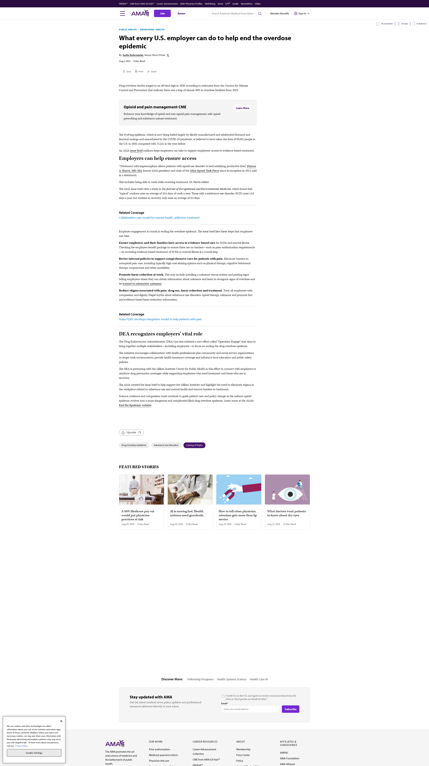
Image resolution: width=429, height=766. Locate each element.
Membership (243, 749)
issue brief (136, 150)
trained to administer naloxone (141, 284)
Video (258, 3)
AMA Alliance (287, 764)
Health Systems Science (232, 679)
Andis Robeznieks (132, 55)
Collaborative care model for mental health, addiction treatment (159, 217)
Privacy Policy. (21, 745)
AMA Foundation (289, 758)
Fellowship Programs (201, 679)
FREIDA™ (123, 3)
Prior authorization (159, 749)
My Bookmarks (422, 24)
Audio (235, 3)
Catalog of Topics (194, 445)
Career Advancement (167, 3)
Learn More (242, 108)
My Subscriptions (387, 24)
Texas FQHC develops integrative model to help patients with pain (160, 319)
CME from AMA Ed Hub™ (142, 3)
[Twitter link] (168, 55)
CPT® (227, 3)
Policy (239, 760)
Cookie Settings (34, 753)
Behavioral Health (152, 29)
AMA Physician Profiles (191, 3)
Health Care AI (259, 679)
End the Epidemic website (135, 405)
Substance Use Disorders (166, 445)
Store (220, 3)
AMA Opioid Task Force (204, 171)
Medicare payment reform (163, 755)
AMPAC (284, 752)
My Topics (405, 24)
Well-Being (210, 3)
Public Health (128, 29)
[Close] (61, 721)
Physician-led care (159, 760)
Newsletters (247, 3)
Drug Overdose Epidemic (133, 445)
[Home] (114, 743)
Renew (181, 13)
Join (162, 13)
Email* (224, 703)
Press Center (243, 755)
